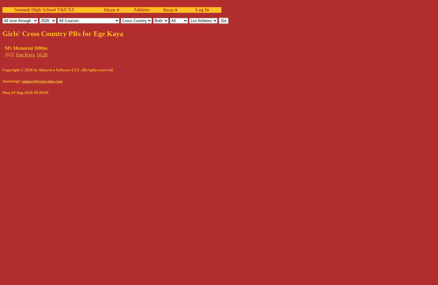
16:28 (42, 54)
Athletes (141, 9)
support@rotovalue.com (42, 81)
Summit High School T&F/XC (44, 9)
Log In (201, 9)
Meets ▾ (111, 10)
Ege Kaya (25, 54)
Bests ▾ (170, 10)
